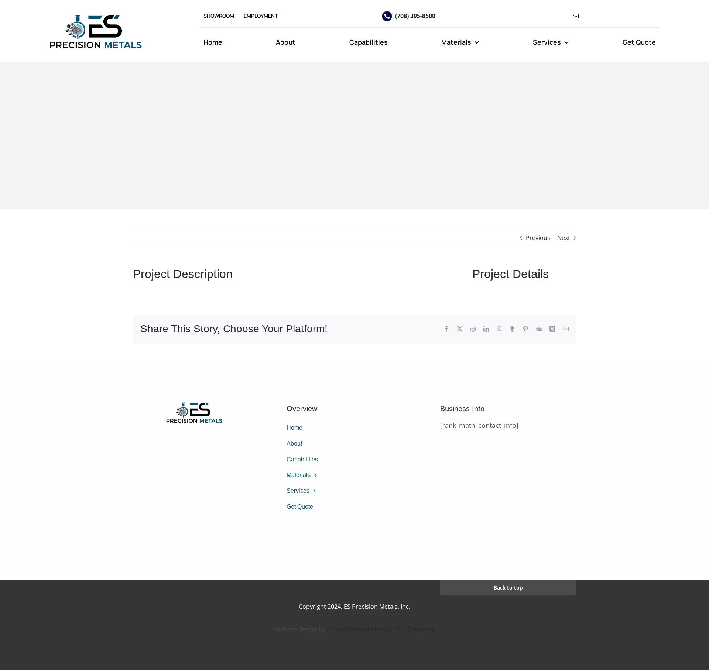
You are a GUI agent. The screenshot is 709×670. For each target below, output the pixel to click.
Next (563, 238)
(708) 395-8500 (415, 16)
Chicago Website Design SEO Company (380, 629)
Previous (538, 238)
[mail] (576, 16)
